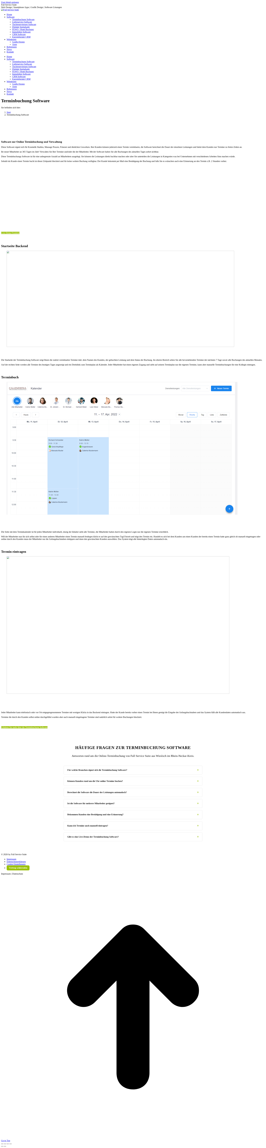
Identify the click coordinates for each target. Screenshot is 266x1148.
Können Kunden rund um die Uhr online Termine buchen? (95, 781)
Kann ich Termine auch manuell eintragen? (87, 826)
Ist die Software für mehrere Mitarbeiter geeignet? (91, 803)
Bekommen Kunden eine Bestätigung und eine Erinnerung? (95, 814)
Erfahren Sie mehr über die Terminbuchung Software (24, 727)
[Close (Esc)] (2, 1143)
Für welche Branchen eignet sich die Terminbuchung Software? (97, 770)
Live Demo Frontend (10, 233)
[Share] (5, 1143)
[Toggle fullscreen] (8, 1143)
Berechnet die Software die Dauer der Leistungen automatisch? (97, 792)
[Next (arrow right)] (5, 1146)
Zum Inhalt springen (10, 2)
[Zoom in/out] (10, 1143)
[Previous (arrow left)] (2, 1146)
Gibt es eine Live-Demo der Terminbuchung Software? (93, 837)
